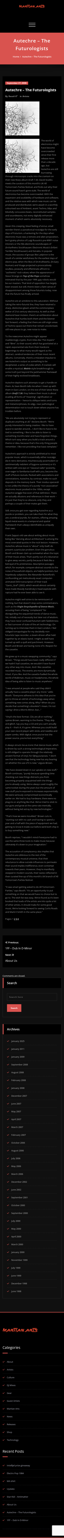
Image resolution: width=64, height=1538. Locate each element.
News (9, 1416)
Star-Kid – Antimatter (17, 1496)
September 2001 (19, 1197)
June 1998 (16, 1291)
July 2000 (15, 1220)
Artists (26, 96)
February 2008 (18, 1080)
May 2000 (16, 1228)
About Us (11, 1504)
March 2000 (17, 1244)
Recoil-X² (13, 96)
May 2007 (16, 1111)
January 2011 (17, 1048)
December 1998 (19, 1283)
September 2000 (19, 1213)
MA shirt (11, 1481)
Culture (10, 1377)
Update (11, 1488)
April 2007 (16, 1119)
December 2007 (19, 1095)
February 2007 (18, 1134)
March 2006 (17, 1174)
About (10, 1361)
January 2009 (17, 1056)
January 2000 (17, 1252)
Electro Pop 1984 (15, 1473)
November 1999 (19, 1259)
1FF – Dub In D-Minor (17, 1520)
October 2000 (18, 1205)
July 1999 (15, 1267)
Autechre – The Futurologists (36, 56)
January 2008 (17, 1088)
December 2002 (19, 1181)
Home (16, 56)
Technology (13, 1439)
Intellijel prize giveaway (18, 1465)
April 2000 (16, 1236)
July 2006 (15, 1158)
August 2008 (17, 1072)
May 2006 (16, 1166)
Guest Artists (13, 1400)
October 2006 (18, 1142)
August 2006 (17, 1150)
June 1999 (16, 1275)
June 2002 (16, 1189)
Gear (9, 1393)
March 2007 (17, 1127)
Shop (9, 1432)
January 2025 (17, 1041)
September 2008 (19, 1064)
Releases (11, 1424)
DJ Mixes (11, 1385)
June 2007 (16, 1103)
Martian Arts (13, 1408)
